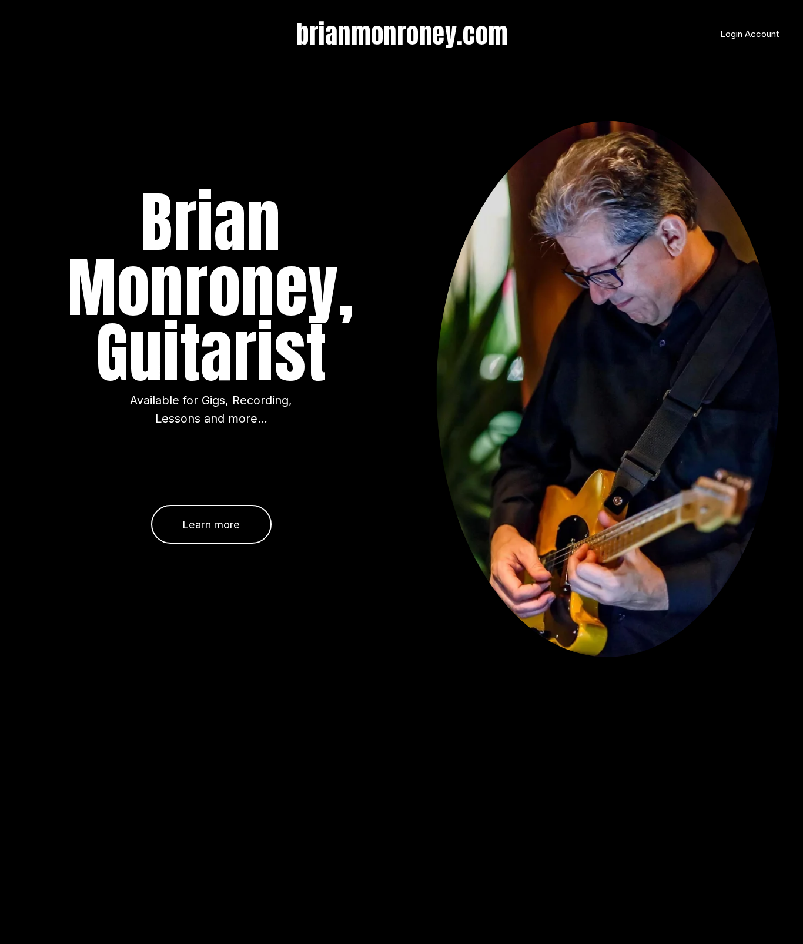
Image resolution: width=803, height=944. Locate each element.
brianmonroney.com (402, 34)
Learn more (211, 524)
